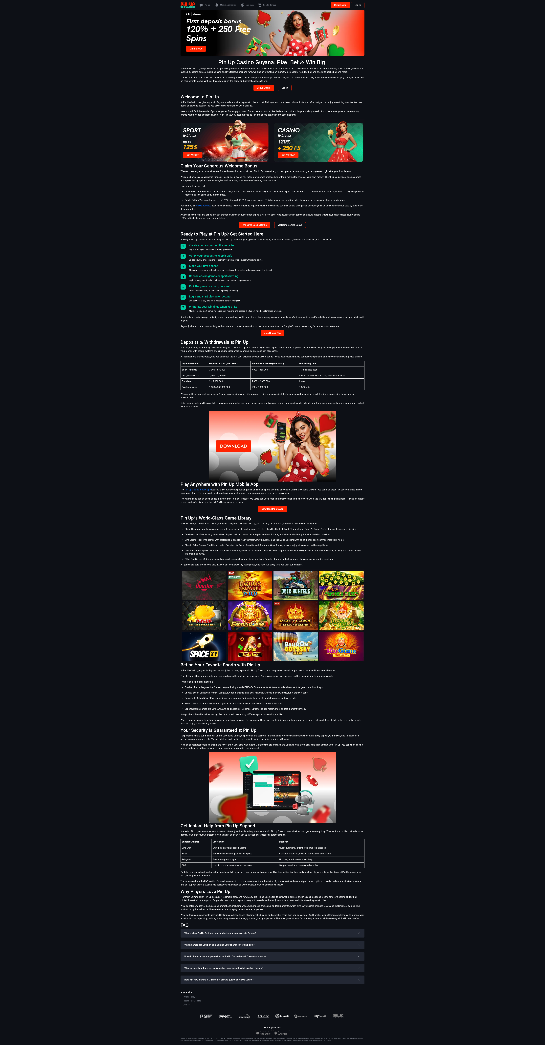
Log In (358, 5)
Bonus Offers (263, 87)
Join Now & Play (272, 333)
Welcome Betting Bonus (290, 225)
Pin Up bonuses (203, 205)
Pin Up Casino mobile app (198, 489)
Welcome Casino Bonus (255, 225)
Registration (340, 5)
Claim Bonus (196, 48)
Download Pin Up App (272, 509)
